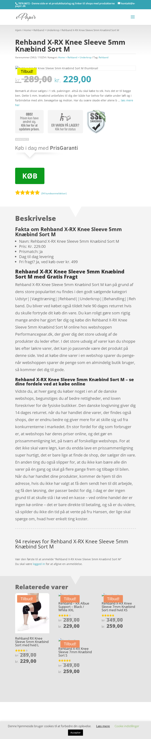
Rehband (103, 57)
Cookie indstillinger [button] (127, 726)
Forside (20, 704)
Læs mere (103, 726)
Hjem (18, 30)
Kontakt (20, 716)
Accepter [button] (75, 732)
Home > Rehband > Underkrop (41, 30)
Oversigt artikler (35, 704)
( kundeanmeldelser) (54, 193)
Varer (18, 710)
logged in (39, 564)
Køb (29, 176)
